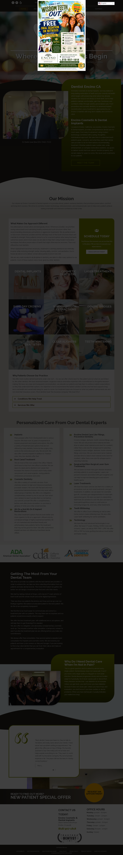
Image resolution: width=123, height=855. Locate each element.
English (103, 3)
